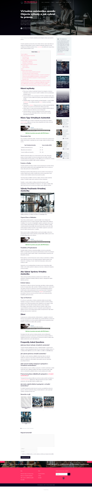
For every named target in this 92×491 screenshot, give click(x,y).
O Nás (64, 2)
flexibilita (41, 291)
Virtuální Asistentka (29, 428)
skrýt (39, 51)
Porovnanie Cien (25, 57)
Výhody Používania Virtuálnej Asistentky (29, 60)
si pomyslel (39, 47)
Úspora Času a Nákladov (27, 61)
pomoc (40, 102)
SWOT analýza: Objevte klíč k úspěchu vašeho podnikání (62, 112)
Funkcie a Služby (25, 58)
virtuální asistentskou (25, 379)
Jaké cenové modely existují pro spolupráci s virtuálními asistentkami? (36, 74)
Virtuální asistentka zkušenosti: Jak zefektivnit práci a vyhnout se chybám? (35, 80)
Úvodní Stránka (41, 473)
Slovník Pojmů (58, 2)
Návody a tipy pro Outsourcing (27, 473)
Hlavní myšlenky (24, 54)
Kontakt (67, 2)
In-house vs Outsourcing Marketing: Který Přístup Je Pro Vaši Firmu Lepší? (35, 85)
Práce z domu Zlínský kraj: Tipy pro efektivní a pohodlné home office (62, 98)
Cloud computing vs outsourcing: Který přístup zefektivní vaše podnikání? (62, 83)
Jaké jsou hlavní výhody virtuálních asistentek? (31, 71)
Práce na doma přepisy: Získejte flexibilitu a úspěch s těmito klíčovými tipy (66, 122)
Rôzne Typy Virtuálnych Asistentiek (28, 55)
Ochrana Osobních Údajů (50, 484)
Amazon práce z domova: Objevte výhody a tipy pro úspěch (17, 464)
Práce (52, 2)
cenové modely (24, 122)
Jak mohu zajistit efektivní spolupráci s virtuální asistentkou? (34, 77)
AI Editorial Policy (46, 489)
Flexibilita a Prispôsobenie (27, 63)
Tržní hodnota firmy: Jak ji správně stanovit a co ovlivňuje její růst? (62, 69)
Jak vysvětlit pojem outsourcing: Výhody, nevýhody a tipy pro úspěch (34, 83)
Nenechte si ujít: (25, 79)
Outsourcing (46, 2)
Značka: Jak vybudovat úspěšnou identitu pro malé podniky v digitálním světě (68, 464)
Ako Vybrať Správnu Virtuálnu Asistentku (29, 64)
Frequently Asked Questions (26, 70)
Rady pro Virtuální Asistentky (27, 475)
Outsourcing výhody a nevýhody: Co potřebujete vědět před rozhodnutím (35, 82)
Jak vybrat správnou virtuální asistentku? (30, 73)
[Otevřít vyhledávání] (70, 2)
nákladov (31, 105)
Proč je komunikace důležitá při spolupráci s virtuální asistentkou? (35, 76)
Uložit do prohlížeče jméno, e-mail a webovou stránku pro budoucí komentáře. (38, 454)
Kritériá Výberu (25, 66)
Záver (22, 68)
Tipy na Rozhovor (25, 67)
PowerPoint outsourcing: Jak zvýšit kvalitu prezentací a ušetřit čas (66, 144)
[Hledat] (69, 474)
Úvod (43, 2)
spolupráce (26, 102)
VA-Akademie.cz (30, 2)
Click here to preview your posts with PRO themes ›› (37, 133)
